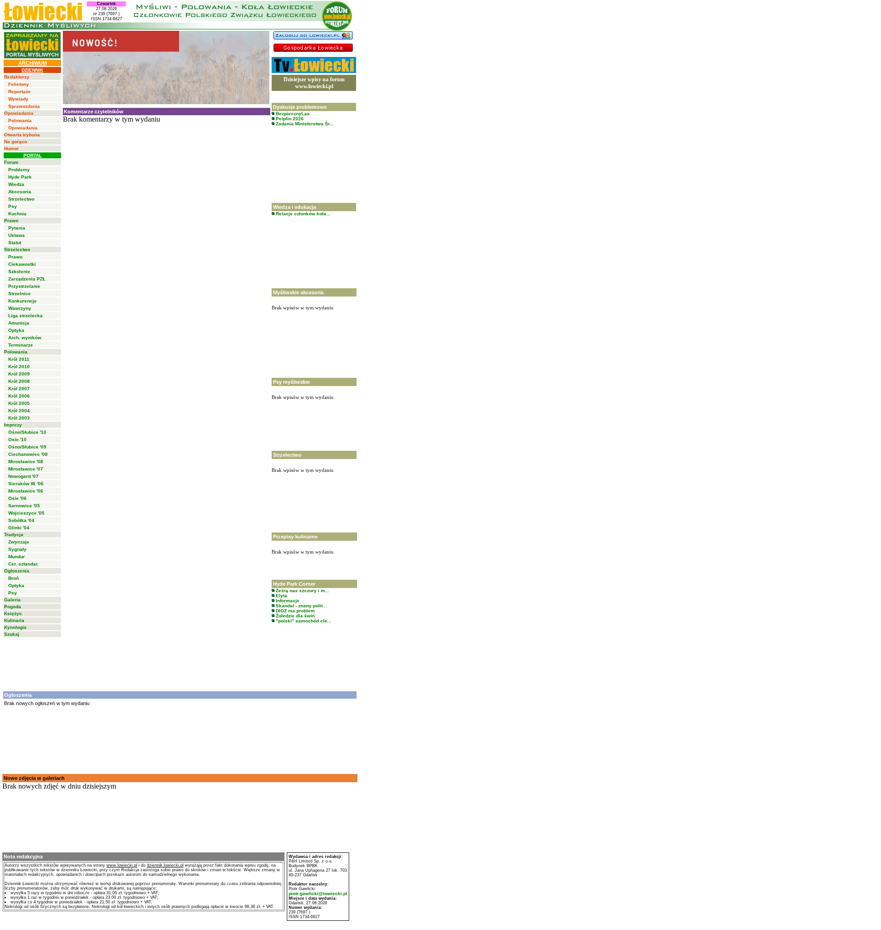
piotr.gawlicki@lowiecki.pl (318, 893)
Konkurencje (22, 300)
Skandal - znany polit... (300, 605)
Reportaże (19, 91)
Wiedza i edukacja (294, 207)
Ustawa (16, 235)
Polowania (20, 120)
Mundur (16, 556)
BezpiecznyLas (292, 113)
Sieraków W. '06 (26, 483)
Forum (11, 162)
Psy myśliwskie (291, 382)
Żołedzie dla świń (294, 615)
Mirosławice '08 (25, 461)
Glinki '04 (18, 527)
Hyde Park (20, 176)
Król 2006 (19, 395)
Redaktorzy (16, 76)
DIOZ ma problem (294, 610)
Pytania (16, 227)
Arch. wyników (24, 337)
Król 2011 (18, 359)
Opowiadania (18, 113)
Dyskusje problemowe (300, 107)
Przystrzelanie (24, 286)
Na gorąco (15, 141)
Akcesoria (19, 191)
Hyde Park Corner (294, 584)
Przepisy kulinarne (295, 536)
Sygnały (17, 549)
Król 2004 (19, 410)
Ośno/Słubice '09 (27, 446)
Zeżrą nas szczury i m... (301, 590)
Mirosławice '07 (25, 468)
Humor (11, 148)
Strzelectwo (21, 199)
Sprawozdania (24, 106)
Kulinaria (14, 620)
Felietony (18, 84)
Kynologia (15, 627)
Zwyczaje (18, 541)
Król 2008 (19, 381)
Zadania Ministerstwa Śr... (304, 123)
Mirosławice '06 (25, 490)
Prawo (11, 220)
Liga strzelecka (25, 315)
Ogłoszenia (16, 570)
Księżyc (13, 613)
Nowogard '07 (23, 476)
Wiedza (16, 184)
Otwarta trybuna (22, 134)
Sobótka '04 (21, 520)
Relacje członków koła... (302, 213)
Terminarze (20, 344)
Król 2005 (19, 403)
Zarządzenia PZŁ (26, 278)
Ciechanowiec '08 (28, 454)
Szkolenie (19, 271)
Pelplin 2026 (289, 118)
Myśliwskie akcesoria (298, 292)
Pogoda (12, 606)
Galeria (12, 599)
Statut (14, 242)
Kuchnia (17, 213)
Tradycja (13, 534)
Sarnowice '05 (24, 505)
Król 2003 (19, 417)
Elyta (280, 595)
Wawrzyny (19, 308)
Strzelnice (19, 293)
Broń (13, 578)
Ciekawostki (22, 264)
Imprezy (13, 424)
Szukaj (11, 634)
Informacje (287, 600)
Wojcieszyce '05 (26, 512)
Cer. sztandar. (23, 563)
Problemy (19, 169)
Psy (12, 206)
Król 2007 (19, 388)
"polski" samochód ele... (302, 620)
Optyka (16, 330)
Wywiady (18, 98)
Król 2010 (19, 366)
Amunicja (18, 322)
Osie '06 (17, 498)
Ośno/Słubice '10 (27, 432)
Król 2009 (19, 373)
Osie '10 (17, 439)
